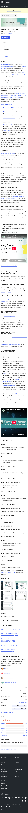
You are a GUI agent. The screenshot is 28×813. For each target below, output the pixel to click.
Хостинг (3, 762)
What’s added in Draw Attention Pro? (10, 629)
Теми (16, 760)
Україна (6, 794)
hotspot (19, 705)
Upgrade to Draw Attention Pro (9, 266)
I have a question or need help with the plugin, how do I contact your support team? (8, 640)
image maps (15, 708)
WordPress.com (6, 781)
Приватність (4, 764)
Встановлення (6, 49)
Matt (3, 783)
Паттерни (17, 764)
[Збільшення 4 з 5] (24, 592)
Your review (4, 735)
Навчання (3, 769)
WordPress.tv (5, 776)
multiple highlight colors (9, 316)
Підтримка (5, 56)
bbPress (4, 785)
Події (16, 771)
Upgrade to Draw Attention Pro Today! (11, 344)
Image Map (24, 705)
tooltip (9, 292)
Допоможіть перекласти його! (14, 11)
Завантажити (5, 37)
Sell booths (6, 373)
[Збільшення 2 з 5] (24, 582)
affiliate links (17, 404)
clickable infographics (14, 95)
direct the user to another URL (17, 74)
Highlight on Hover (8, 112)
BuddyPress (5, 788)
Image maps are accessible (8, 153)
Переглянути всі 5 (23, 702)
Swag (17, 776)
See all (25, 735)
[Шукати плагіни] (15, 15)
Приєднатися (18, 769)
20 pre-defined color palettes (19, 337)
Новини (3, 760)
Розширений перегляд (7, 712)
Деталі (4, 42)
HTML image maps (19, 393)
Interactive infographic (9, 385)
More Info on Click (8, 124)
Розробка (5, 53)
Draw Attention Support (10, 682)
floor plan (14, 705)
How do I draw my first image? (9, 646)
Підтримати (18, 774)
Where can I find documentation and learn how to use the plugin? (9, 634)
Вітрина (17, 757)
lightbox (3, 292)
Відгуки (5, 46)
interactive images (22, 708)
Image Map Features (6, 104)
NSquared (9, 33)
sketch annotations (15, 97)
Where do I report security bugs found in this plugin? (8, 650)
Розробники (4, 774)
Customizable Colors (9, 118)
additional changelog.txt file (8, 572)
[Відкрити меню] (26, 2)
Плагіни (17, 762)
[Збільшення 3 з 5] (11, 592)
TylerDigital (7, 673)
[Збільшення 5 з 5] (11, 603)
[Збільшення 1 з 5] (11, 582)
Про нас (3, 757)
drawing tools (11, 221)
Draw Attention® (5, 64)
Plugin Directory (5, 6)
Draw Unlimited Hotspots (10, 107)
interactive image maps (7, 66)
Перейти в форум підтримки (8, 749)
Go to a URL (6, 130)
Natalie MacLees (8, 678)
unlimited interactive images (19, 280)
